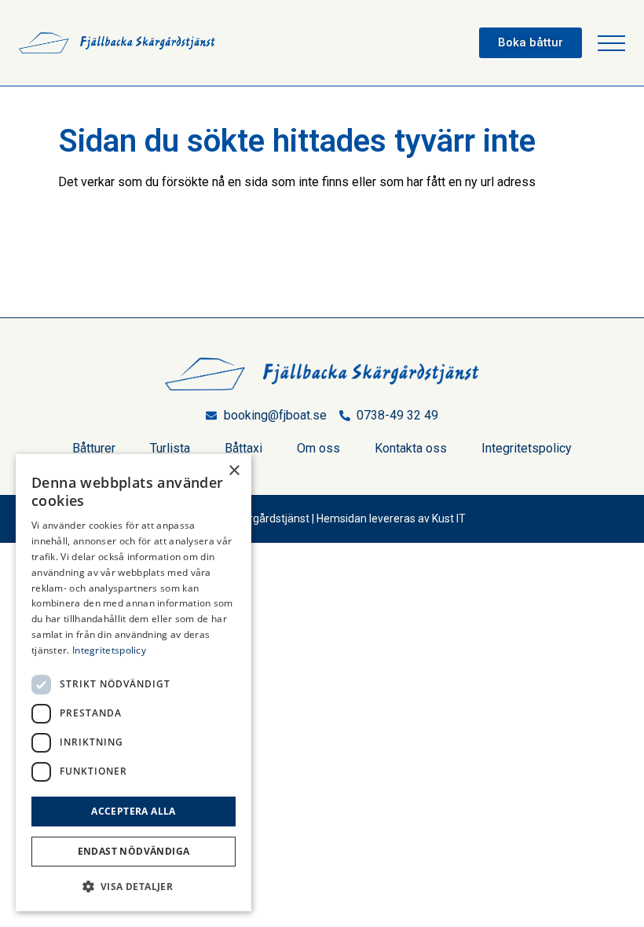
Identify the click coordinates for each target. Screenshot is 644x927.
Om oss (318, 448)
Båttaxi (243, 448)
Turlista (170, 448)
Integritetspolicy (526, 448)
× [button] (234, 471)
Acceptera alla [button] (133, 811)
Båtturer (93, 448)
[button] (611, 43)
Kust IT (449, 518)
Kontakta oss (411, 448)
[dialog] (133, 682)
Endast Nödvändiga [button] (134, 851)
